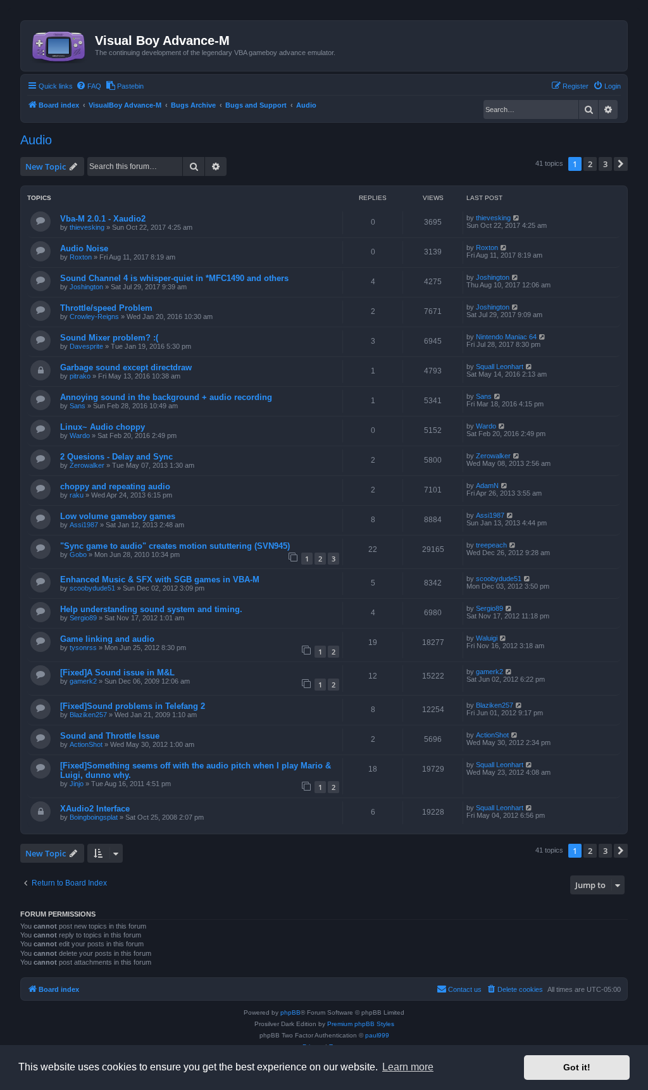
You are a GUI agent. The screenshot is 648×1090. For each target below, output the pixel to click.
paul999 (377, 1035)
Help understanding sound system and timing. (151, 609)
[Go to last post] (517, 218)
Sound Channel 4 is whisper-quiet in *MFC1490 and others (174, 278)
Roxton (81, 257)
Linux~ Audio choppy (102, 427)
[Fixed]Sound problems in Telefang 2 (132, 706)
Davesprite (86, 346)
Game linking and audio (107, 639)
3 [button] (605, 164)
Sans (77, 406)
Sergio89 (83, 618)
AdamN (487, 485)
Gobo (78, 554)
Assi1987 (84, 525)
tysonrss (83, 647)
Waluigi (486, 638)
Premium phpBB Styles (360, 1023)
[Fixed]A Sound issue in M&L (117, 672)
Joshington (86, 287)
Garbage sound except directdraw (126, 367)
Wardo (80, 435)
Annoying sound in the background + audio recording (166, 397)
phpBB (290, 1012)
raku (77, 495)
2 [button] (590, 164)
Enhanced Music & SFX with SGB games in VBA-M (159, 579)
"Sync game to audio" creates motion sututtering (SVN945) (175, 546)
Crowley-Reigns (94, 316)
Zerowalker (87, 465)
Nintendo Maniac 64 (506, 337)
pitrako (80, 376)
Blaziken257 (88, 714)
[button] (621, 164)
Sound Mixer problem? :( (109, 337)
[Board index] (59, 44)
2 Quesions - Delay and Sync (116, 456)
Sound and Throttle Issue (109, 736)
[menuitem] (88, 86)
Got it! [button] (576, 1067)
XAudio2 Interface (95, 808)
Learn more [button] (407, 1067)
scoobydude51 (92, 588)
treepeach (491, 545)
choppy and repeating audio (115, 486)
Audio (36, 140)
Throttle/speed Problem (106, 308)
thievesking (87, 227)
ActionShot (86, 744)
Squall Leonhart (499, 366)
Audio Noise (84, 248)
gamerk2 (83, 681)
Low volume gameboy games (117, 516)
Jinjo (77, 783)
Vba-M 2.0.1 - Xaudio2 (103, 218)
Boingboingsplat (94, 817)
